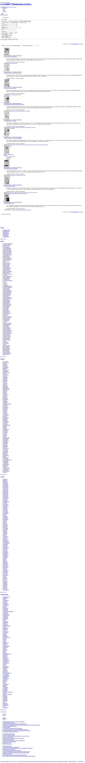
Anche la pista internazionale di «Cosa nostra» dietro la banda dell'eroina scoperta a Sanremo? (21, 725)
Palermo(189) (5, 485)
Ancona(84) (5, 509)
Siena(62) (5, 530)
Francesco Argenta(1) (7, 317)
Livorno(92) (5, 503)
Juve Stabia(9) (6, 684)
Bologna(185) (5, 486)
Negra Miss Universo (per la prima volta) (11, 747)
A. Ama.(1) (5, 282)
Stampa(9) (5, 685)
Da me (4, 715)
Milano (16, 94)
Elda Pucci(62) (6, 362)
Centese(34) (5, 617)
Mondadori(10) (6, 678)
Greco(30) (5, 381)
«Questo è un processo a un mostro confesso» (13, 138)
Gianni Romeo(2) (6, 267)
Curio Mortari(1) (6, 299)
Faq (3, 9)
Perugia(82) (5, 513)
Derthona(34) (5, 618)
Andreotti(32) (5, 377)
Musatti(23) (5, 420)
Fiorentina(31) (6, 621)
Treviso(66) (5, 529)
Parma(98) (5, 499)
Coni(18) (5, 638)
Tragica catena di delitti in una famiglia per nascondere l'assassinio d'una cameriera (19, 756)
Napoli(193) (5, 484)
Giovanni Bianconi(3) (7, 253)
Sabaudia (15, 63)
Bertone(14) (5, 656)
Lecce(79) (5, 520)
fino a (16, 32)
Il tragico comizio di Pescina (8, 739)
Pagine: (2, 36)
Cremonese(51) (6, 604)
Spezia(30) (5, 623)
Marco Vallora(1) (6, 347)
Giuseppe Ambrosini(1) (7, 333)
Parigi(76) (5, 521)
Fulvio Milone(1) (6, 318)
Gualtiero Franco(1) (7, 336)
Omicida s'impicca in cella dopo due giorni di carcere (13, 738)
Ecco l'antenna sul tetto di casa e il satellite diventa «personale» (15, 729)
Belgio (10, 209)
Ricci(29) (5, 384)
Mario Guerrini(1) (6, 352)
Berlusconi (11, 192)
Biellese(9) (5, 680)
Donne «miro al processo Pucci (10, 88)
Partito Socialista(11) (7, 673)
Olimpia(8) (5, 697)
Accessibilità (65, 761)
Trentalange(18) (6, 467)
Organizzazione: (4, 27)
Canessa (11, 144)
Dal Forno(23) (6, 415)
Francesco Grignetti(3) (7, 251)
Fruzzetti (15, 175)
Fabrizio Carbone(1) (7, 313)
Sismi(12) (5, 668)
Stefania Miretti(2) (6, 278)
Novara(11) (5, 670)
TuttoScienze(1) (6, 236)
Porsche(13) (5, 661)
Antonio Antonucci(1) (7, 291)
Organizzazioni (4, 594)
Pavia (10, 63)
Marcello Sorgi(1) (6, 345)
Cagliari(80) (5, 517)
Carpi (13, 193)
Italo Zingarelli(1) (6, 338)
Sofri (24, 175)
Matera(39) (5, 563)
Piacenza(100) (6, 498)
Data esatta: (3, 31)
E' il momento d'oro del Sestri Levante (10, 731)
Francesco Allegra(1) (7, 316)
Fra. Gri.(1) (5, 315)
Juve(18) (4, 639)
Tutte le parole (6, 22)
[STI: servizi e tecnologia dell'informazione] (20, 761)
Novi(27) (5, 627)
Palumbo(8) (5, 699)
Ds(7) (4, 706)
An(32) (4, 620)
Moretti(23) (5, 419)
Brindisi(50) (5, 545)
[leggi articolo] (7, 54)
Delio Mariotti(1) (6, 302)
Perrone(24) (5, 408)
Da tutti (4, 714)
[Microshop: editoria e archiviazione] (34, 761)
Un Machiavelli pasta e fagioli (9, 722)
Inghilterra (13, 128)
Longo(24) (5, 406)
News (4, 10)
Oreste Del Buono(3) (7, 258)
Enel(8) (4, 693)
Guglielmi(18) (6, 462)
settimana (5, 718)
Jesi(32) (4, 579)
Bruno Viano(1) (6, 296)
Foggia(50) (5, 546)
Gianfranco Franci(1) (7, 323)
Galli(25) (5, 396)
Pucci (6, 17)
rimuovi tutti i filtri (4, 14)
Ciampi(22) (5, 423)
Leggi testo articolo (7, 55)
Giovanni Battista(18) (7, 459)
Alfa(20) (4, 633)
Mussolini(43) (5, 367)
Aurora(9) (5, 679)
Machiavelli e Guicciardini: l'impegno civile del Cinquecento (15, 723)
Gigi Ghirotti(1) (6, 326)
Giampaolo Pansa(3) (7, 252)
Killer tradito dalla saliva (9, 203)
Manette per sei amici (7, 746)
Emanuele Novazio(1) (7, 305)
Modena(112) (5, 492)
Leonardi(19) (5, 450)
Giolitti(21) (5, 435)
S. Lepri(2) (5, 275)
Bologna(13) (5, 659)
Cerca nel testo (4, 21)
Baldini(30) (5, 380)
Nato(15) (5, 650)
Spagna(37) (5, 566)
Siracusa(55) (5, 538)
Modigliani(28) (6, 388)
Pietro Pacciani (33, 144)
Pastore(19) (5, 453)
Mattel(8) (5, 695)
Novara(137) (5, 488)
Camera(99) (5, 598)
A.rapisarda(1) (6, 285)
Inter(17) (4, 641)
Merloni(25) (5, 397)
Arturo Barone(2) (6, 260)
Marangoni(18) (6, 464)
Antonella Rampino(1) (7, 290)
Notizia (5, 155)
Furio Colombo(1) (6, 319)
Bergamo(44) (5, 553)
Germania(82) (5, 512)
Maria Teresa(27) (6, 389)
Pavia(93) (5, 502)
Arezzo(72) (5, 523)
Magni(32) (5, 378)
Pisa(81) (4, 514)
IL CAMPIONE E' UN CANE (10, 120)
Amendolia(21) (6, 429)
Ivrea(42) (5, 559)
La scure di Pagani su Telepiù (9, 734)
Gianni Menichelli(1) (7, 324)
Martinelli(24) (5, 407)
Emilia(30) (5, 583)
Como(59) (5, 533)
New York (19, 94)
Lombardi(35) (5, 374)
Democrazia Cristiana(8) (8, 692)
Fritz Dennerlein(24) (7, 403)
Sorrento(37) (5, 565)
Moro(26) (5, 392)
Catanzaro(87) (6, 504)
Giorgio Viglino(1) (6, 327)
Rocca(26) (5, 393)
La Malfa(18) (5, 463)
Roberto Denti (29, 127)
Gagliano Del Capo (19, 209)
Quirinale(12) (5, 666)
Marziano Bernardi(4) (7, 250)
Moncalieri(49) (6, 547)
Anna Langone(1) (6, 289)
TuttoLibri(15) (6, 232)
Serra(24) (5, 411)
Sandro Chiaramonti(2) (7, 276)
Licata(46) (5, 549)
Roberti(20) (5, 445)
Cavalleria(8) (5, 689)
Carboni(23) (5, 414)
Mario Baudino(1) (6, 348)
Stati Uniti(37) (6, 567)
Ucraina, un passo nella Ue (8, 737)
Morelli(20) (5, 442)
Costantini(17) (6, 470)
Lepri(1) (4, 341)
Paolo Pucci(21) (6, 437)
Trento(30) (5, 586)
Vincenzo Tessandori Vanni (43, 144)
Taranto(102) (5, 497)
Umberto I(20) (6, 448)
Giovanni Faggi (27, 144)
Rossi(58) (5, 363)
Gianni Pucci (16, 192)
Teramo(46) (5, 550)
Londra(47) (5, 548)
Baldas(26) (5, 391)
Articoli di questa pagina (17, 55)
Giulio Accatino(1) (6, 332)
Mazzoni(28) (5, 386)
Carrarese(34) (5, 615)
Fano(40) (5, 560)
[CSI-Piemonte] (59, 761)
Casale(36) (5, 569)
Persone (2, 359)
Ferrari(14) (5, 657)
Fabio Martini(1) (6, 311)
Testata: (2, 34)
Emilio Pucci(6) (6, 245)
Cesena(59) (5, 532)
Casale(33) (5, 619)
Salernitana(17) (6, 642)
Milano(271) (5, 482)
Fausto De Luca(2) (6, 263)
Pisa (10, 176)
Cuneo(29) (5, 588)
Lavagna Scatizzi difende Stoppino (10, 726)
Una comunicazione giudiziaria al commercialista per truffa (14, 754)
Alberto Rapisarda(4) (7, 248)
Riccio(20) (5, 444)
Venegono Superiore (23, 193)
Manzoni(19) (5, 452)
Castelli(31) (5, 379)
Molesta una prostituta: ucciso (9, 733)
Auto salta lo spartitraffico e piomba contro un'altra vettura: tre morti (16, 751)
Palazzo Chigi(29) (6, 626)
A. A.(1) (4, 281)
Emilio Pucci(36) (6, 372)
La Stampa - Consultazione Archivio (15, 4)
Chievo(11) (5, 669)
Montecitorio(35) (6, 614)
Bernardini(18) (6, 455)
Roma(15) (5, 652)
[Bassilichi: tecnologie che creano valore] (26, 761)
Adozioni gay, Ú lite (7, 742)
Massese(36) (5, 612)
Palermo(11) (5, 671)
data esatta (5, 32)
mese (4, 719)
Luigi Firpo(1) (6, 343)
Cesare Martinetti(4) (7, 249)
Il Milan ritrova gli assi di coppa (9, 749)
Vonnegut (33, 127)
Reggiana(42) (5, 608)
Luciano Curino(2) (6, 270)
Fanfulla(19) (5, 636)
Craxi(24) (5, 400)
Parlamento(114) (6, 596)
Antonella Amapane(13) (7, 243)
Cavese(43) (5, 605)
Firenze (10, 145)
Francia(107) (5, 494)
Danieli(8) (5, 690)
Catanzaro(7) (5, 704)
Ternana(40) (5, 610)
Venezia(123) (5, 491)
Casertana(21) (5, 631)
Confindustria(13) (6, 660)
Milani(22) (5, 426)
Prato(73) (5, 522)
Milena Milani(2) (6, 272)
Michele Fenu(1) (6, 354)
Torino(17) (5, 643)
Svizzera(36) (5, 573)
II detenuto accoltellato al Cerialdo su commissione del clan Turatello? (16, 730)
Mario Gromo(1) (6, 351)
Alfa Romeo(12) (6, 662)
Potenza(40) (5, 561)
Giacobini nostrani (6, 727)
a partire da (11, 32)
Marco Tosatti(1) (6, 346)
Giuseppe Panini (21, 192)
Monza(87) (5, 506)
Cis (12, 209)
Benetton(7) (5, 703)
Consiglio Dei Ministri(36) (8, 611)
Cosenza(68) (5, 528)
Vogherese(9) (5, 687)
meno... (1, 238)
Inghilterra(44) (6, 555)
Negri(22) (5, 427)
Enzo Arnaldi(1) (6, 307)
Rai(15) (4, 651)
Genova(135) (5, 489)
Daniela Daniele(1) (6, 300)
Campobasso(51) (6, 542)
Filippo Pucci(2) (6, 266)
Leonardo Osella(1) (7, 339)
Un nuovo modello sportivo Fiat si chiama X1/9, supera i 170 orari (16, 736)
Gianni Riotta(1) (6, 325)
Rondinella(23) (6, 421)
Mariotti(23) (5, 418)
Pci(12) (4, 665)
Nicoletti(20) (5, 443)
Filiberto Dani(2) (6, 264)
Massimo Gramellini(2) (7, 271)
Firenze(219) (5, 483)
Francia (13, 94)
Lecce (30, 209)
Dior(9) (4, 683)
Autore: (2, 23)
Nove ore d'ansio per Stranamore (10, 56)
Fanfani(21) (5, 431)
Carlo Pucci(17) (6, 468)
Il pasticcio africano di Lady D (12, 73)
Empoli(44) (5, 554)
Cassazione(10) (6, 676)
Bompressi (11, 175)
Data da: (3, 28)
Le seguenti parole (14, 22)
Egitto (15, 209)
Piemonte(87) (5, 507)
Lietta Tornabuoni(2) (7, 268)
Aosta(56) (5, 537)
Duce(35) (5, 373)
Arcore (10, 94)
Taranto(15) (5, 655)
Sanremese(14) (6, 658)
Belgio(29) (5, 587)
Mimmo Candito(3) (7, 257)
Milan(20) (5, 634)
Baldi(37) (5, 369)
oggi (4, 717)
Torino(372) (5, 481)
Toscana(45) (5, 551)
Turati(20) (5, 447)
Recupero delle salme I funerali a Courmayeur (12, 750)
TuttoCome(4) (6, 234)
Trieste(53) (5, 539)
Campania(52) (6, 540)
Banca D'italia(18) (6, 637)
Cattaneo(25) (5, 395)
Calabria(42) (5, 557)
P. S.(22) (4, 630)
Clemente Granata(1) (7, 297)
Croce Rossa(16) (6, 646)
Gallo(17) (5, 472)
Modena (18, 193)
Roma (13, 63)
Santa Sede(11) (6, 675)
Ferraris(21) (5, 433)
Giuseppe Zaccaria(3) (7, 254)
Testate (2, 227)
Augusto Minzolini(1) (7, 294)
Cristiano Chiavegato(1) (7, 298)
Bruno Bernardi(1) (6, 295)
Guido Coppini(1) (6, 337)
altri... (5, 238)
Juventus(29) (5, 624)
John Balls (17, 127)
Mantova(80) (5, 519)
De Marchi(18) (6, 457)
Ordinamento (25, 45)
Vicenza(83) (5, 511)
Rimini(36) (5, 572)
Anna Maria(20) (6, 438)
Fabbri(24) (5, 402)
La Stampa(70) (6, 600)
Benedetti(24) (5, 399)
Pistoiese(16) (5, 647)
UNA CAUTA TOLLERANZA (9, 741)
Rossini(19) (5, 454)
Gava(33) (5, 375)
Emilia (15, 193)
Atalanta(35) (5, 613)
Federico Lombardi (16, 144)
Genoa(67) (5, 602)
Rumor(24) (5, 409)
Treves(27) (5, 390)
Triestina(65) (5, 603)
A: (1, 30)
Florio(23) (5, 416)
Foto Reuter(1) (6, 314)
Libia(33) (5, 577)
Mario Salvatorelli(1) (7, 353)
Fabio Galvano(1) (6, 310)
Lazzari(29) (5, 383)
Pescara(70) (5, 526)
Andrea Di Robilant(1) (7, 287)
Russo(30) (5, 382)
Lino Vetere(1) (6, 342)
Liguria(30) (5, 584)
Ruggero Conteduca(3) (7, 259)
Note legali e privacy (73, 761)
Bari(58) (4, 535)
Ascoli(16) (5, 645)
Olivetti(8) (5, 698)
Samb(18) (5, 466)
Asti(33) (4, 576)
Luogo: (2, 26)
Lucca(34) (5, 574)
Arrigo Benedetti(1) (7, 292)
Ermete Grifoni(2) (6, 262)
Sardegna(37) (5, 564)
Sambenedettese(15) (7, 653)
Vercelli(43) (5, 556)
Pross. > (78, 44)
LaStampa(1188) (6, 230)
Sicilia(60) (5, 531)
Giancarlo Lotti (22, 144)
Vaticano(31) (5, 622)
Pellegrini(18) (5, 465)
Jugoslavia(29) (6, 589)
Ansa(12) (5, 664)
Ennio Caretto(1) (6, 306)
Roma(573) (5, 479)
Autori (2, 241)
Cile (10, 128)
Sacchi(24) (5, 410)
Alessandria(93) (6, 501)
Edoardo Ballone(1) (7, 304)
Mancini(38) (5, 368)
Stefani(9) (5, 686)
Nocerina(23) (5, 629)
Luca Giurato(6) (6, 247)
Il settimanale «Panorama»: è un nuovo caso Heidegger (14, 721)
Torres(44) (5, 365)
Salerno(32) (5, 580)
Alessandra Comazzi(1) (7, 286)
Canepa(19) (5, 449)
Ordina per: (3, 37)
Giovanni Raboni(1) (7, 329)
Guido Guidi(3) (6, 255)
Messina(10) (5, 677)
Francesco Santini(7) (7, 244)
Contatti (4, 11)
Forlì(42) (4, 558)
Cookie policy (81, 761)
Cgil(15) (4, 648)
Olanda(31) (5, 582)
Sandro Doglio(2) (6, 277)
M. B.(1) (4, 344)
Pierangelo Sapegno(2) (7, 273)
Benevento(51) (6, 541)
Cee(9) (4, 681)
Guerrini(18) (5, 461)
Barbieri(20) (5, 439)
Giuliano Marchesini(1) (7, 330)
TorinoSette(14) (6, 233)
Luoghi (2, 476)
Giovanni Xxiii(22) (7, 425)
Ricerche (4, 8)
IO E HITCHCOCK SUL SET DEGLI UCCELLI (14, 104)
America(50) (5, 544)
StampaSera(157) (6, 231)
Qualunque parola (23, 22)
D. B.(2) (4, 261)
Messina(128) (5, 490)
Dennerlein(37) (6, 370)
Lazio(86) (5, 508)
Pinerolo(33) (5, 578)
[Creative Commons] (4, 761)
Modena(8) (5, 696)
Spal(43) (4, 606)
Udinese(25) (5, 628)
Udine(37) (5, 568)
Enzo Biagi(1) (6, 308)
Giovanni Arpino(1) (7, 328)
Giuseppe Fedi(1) (6, 334)
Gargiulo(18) (5, 458)
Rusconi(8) (5, 701)
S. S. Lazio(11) (6, 674)
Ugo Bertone (35, 192)
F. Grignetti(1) (6, 309)
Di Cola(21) (5, 430)
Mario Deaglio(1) (6, 350)
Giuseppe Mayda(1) (7, 335)
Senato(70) (5, 601)
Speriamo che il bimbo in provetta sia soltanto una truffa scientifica (16, 752)
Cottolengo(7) (5, 705)
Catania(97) (5, 500)
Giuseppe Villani (27, 192)
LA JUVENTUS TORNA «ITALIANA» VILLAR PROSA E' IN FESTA (18, 748)
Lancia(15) (5, 649)
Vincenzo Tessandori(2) (7, 280)
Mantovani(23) (6, 417)
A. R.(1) (4, 283)
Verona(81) (5, 516)
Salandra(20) (5, 446)
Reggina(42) (5, 609)
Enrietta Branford (13, 127)
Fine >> (82, 44)
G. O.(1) (4, 322)
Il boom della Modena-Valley (9, 186)
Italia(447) (5, 480)
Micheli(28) (5, 387)
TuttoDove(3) (5, 235)
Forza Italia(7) (6, 707)
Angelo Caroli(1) (6, 288)
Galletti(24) (5, 405)
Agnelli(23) (5, 412)
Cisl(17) (4, 640)
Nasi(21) (4, 436)
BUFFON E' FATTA (7, 753)
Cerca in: (3, 35)
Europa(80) (5, 518)
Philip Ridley (22, 127)
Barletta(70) (5, 525)
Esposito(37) (5, 371)
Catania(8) (5, 688)
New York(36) (6, 570)
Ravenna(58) (5, 536)
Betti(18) (4, 456)
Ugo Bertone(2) (6, 279)
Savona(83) (5, 510)
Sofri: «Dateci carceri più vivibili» (10, 168)
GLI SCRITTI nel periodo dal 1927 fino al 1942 (12, 728)
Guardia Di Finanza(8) (7, 694)
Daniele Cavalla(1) (6, 301)
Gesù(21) (5, 434)
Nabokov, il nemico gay (7, 743)
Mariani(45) (5, 364)
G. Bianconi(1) (6, 320)
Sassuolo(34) (5, 575)
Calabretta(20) (6, 440)
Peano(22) (5, 428)
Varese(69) (5, 527)
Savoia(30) (5, 585)
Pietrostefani (19, 175)
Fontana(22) (5, 424)
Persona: (3, 25)
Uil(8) (4, 702)
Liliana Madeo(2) (6, 269)
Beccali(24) (5, 398)
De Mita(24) (5, 401)
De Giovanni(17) (6, 471)
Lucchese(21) (5, 632)
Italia (24, 209)
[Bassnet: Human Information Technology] (47, 761)
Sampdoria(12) (6, 667)
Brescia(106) (5, 495)
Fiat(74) (4, 599)
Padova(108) (5, 493)
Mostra (12, 45)
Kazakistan (27, 209)
